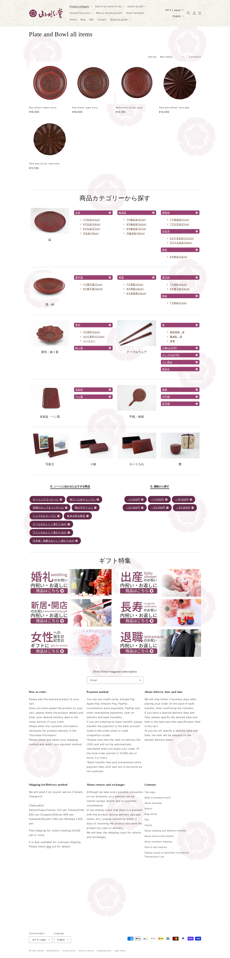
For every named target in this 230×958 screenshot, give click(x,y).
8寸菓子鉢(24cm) (180, 288)
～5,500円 (134, 499)
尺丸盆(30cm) (91, 233)
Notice (148, 808)
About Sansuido (153, 803)
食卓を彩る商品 (76, 515)
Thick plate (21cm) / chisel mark (44, 163)
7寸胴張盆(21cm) (179, 219)
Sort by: (152, 56)
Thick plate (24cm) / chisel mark (174, 107)
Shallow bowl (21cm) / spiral (129, 107)
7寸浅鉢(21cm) (178, 284)
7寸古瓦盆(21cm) (179, 224)
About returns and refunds (159, 836)
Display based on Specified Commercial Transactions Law (167, 854)
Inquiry (148, 825)
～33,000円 (158, 507)
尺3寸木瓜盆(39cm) (181, 242)
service (40, 951)
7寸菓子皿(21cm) (92, 284)
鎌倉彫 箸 (176, 336)
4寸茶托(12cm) (91, 332)
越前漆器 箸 (177, 332)
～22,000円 (133, 507)
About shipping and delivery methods (165, 830)
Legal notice (119, 951)
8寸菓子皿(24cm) (93, 288)
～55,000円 (183, 507)
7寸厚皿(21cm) (135, 284)
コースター (89, 341)
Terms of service (86, 951)
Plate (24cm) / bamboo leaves (42, 107)
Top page (150, 792)
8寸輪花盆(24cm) (136, 224)
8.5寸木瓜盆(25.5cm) (182, 238)
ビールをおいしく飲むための (49, 524)
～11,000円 (157, 499)
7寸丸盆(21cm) (91, 219)
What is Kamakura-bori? (158, 797)
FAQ (147, 819)
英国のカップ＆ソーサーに (48, 507)
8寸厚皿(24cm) (135, 288)
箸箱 (172, 341)
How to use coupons (156, 847)
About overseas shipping (158, 841)
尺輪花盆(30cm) (136, 233)
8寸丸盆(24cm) (91, 224)
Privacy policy (68, 951)
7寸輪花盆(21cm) (136, 219)
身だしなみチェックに (83, 499)
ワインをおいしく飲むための (49, 532)
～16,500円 (182, 499)
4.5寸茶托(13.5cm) (93, 336)
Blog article (151, 814)
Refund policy (53, 951)
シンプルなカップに (44, 515)
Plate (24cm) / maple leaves (85, 107)
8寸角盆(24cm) (178, 256)
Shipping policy (104, 951)
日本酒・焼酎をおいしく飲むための (53, 540)
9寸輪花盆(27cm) (136, 228)
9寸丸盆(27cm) (91, 228)
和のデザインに (84, 507)
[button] (80, 6)
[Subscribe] (139, 680)
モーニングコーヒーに (46, 499)
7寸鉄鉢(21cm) (178, 302)
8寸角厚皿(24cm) (136, 293)
